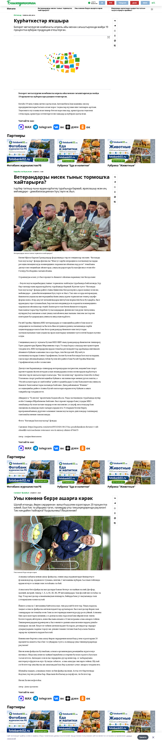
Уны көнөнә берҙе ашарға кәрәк (88, 8)
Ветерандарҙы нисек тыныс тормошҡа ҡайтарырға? (55, 9)
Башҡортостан (21, 2)
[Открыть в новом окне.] (25, 127)
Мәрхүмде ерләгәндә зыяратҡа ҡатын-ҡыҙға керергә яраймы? (128, 9)
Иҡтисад (17, 15)
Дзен (134, 3)
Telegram (122, 3)
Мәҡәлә (11, 8)
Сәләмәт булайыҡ (21, 493)
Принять (143, 737)
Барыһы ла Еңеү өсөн (23, 172)
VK (102, 3)
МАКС (145, 3)
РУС (110, 3)
